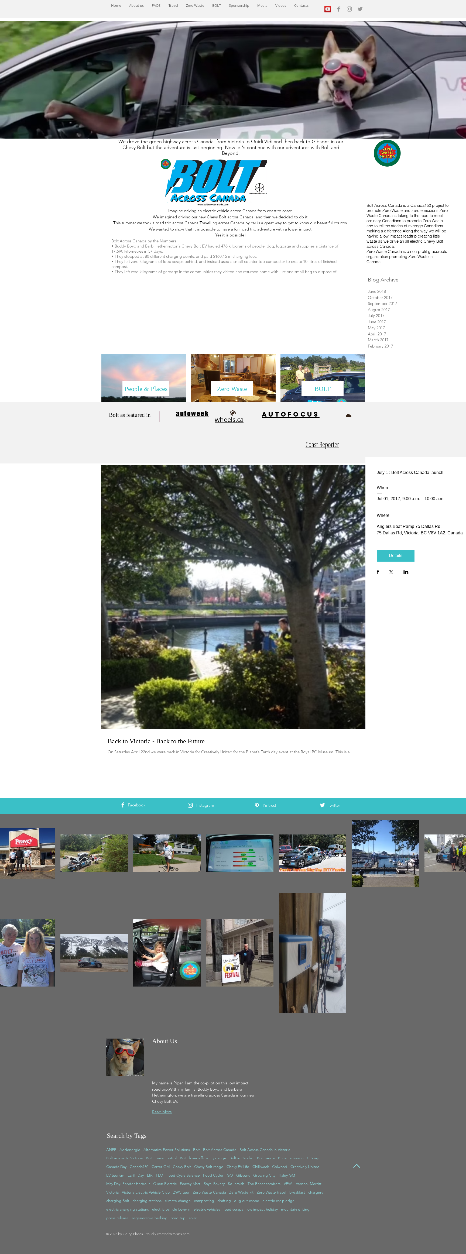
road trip (178, 1217)
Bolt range (266, 1158)
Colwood (279, 1166)
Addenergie (129, 1149)
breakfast (297, 1192)
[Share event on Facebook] (378, 572)
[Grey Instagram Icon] (349, 9)
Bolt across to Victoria (124, 1158)
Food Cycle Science (183, 1175)
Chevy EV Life (238, 1166)
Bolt (196, 1149)
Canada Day (116, 1166)
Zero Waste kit (241, 1192)
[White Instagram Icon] (190, 805)
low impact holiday (262, 1209)
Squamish (236, 1183)
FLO (159, 1175)
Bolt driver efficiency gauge (203, 1158)
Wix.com (183, 1234)
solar (193, 1217)
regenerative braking (149, 1217)
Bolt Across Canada (219, 1149)
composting (204, 1200)
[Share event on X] (391, 572)
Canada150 (139, 1166)
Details (395, 555)
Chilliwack (260, 1166)
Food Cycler (213, 1175)
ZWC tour (181, 1192)
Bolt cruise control (161, 1158)
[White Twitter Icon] (322, 805)
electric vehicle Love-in (171, 1209)
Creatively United (305, 1166)
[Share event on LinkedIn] (406, 572)
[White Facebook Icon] (122, 805)
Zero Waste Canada (209, 1192)
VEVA (288, 1183)
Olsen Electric (165, 1183)
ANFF (111, 1149)
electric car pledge (278, 1200)
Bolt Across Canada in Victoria (264, 1149)
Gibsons (243, 1175)
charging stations (147, 1200)
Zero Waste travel (271, 1192)
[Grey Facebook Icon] (338, 9)
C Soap (313, 1158)
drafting (224, 1200)
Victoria (112, 1192)
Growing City (264, 1175)
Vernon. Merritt (308, 1183)
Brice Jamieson (291, 1158)
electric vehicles (207, 1209)
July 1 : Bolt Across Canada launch (410, 472)
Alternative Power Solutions (166, 1149)
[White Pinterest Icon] (256, 805)
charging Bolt (117, 1200)
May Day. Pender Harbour (128, 1183)
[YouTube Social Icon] (327, 9)
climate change (178, 1200)
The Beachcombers (264, 1183)
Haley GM (287, 1175)
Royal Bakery (214, 1183)
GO (230, 1175)
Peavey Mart (190, 1183)
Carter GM (161, 1166)
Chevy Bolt (182, 1166)
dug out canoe (246, 1200)
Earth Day (136, 1175)
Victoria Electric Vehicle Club (146, 1192)
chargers (315, 1192)
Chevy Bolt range (208, 1166)
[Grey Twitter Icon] (360, 9)
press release (117, 1217)
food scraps (233, 1209)
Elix (150, 1175)
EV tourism (115, 1175)
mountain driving (295, 1209)
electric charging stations (127, 1209)
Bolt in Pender (241, 1158)
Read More (162, 1111)
